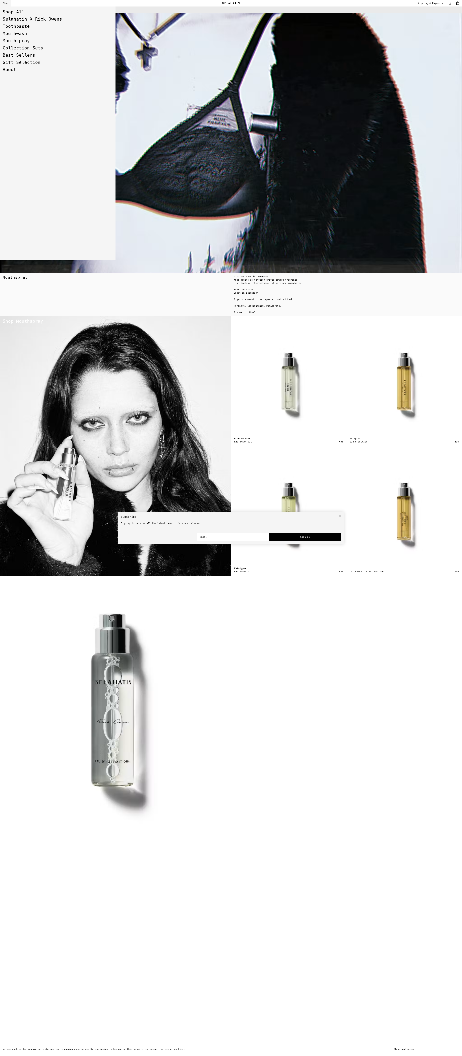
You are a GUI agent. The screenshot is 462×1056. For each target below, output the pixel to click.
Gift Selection (21, 62)
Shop (5, 3)
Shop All (13, 11)
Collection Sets (23, 48)
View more (8, 14)
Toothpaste (16, 26)
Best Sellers (19, 55)
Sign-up (305, 537)
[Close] (340, 516)
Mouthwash (15, 33)
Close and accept (404, 1049)
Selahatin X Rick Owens (32, 19)
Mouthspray (16, 40)
